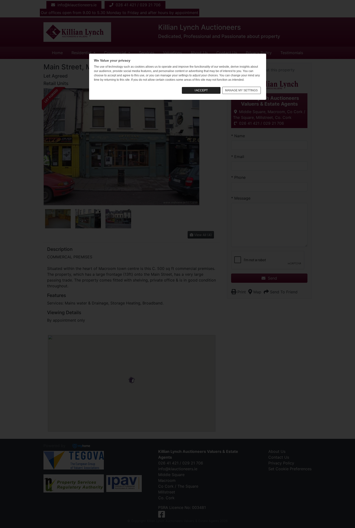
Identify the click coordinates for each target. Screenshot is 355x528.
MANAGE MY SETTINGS (241, 90)
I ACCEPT (201, 90)
